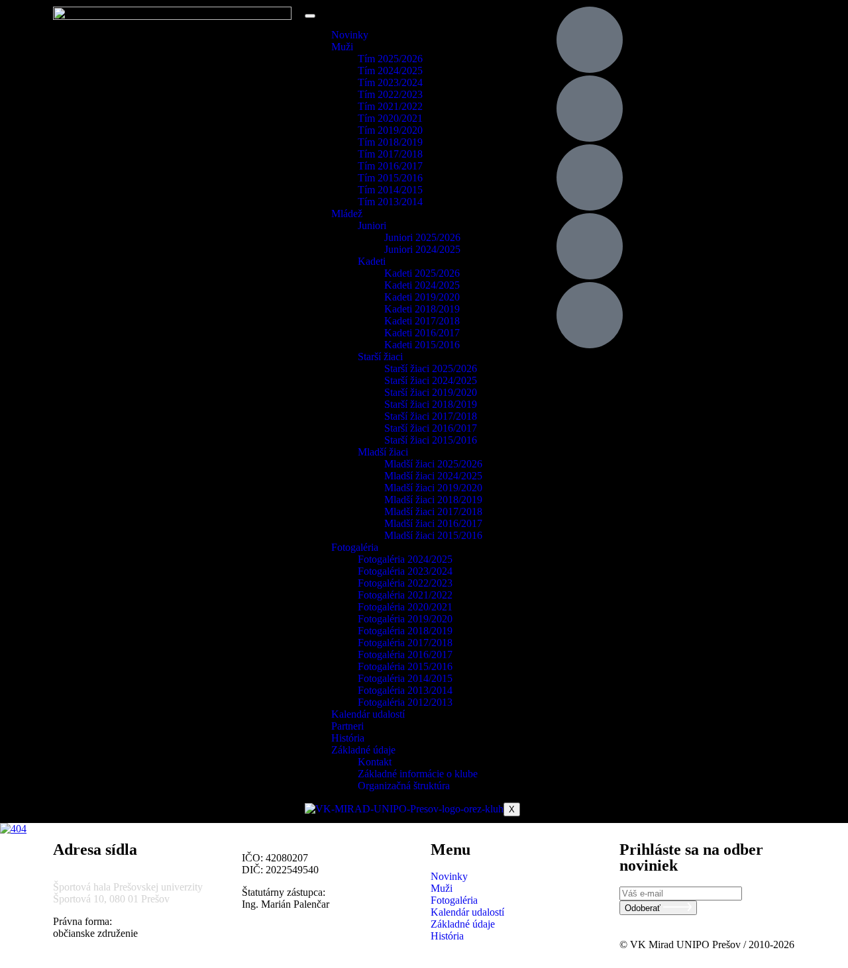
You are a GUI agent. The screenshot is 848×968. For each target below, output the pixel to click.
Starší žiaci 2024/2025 (430, 380)
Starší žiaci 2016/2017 (430, 428)
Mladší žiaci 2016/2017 (433, 523)
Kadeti (372, 261)
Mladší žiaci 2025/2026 (433, 463)
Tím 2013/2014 (390, 201)
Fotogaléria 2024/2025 (405, 559)
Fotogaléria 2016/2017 (405, 654)
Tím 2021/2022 (390, 106)
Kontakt (375, 761)
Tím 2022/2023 (390, 94)
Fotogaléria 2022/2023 (405, 583)
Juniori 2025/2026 (422, 237)
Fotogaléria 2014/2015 (405, 678)
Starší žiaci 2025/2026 (430, 368)
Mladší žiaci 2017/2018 (433, 511)
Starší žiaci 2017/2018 (430, 416)
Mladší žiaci (383, 452)
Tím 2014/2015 (390, 189)
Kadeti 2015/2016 (422, 344)
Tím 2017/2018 (390, 154)
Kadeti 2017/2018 (422, 320)
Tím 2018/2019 (390, 142)
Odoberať (644, 908)
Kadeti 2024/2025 (422, 285)
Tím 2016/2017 (390, 165)
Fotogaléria (354, 547)
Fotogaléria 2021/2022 (405, 595)
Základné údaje (363, 749)
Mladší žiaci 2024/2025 (433, 475)
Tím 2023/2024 (390, 82)
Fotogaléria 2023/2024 (405, 571)
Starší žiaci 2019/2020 (430, 392)
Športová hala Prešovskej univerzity (128, 887)
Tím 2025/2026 (390, 58)
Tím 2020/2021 (390, 118)
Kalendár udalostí (368, 714)
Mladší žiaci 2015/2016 (433, 535)
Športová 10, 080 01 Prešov (111, 898)
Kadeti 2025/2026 (422, 273)
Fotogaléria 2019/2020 (405, 618)
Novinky (349, 34)
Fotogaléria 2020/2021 (405, 606)
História (347, 738)
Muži (342, 46)
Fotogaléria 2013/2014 (405, 690)
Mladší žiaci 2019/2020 (433, 487)
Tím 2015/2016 (390, 177)
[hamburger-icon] (310, 16)
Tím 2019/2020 (390, 130)
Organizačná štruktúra (404, 785)
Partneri (347, 726)
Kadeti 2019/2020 (422, 297)
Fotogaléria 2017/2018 (405, 642)
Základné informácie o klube (418, 773)
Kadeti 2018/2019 (422, 309)
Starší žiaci (380, 356)
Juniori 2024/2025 (422, 249)
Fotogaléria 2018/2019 (405, 630)
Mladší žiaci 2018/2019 (433, 499)
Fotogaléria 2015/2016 (405, 666)
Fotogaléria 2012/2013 (405, 702)
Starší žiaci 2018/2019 (430, 404)
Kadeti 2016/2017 (422, 332)
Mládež (346, 213)
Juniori (372, 225)
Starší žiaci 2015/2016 (430, 440)
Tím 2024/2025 (390, 70)
